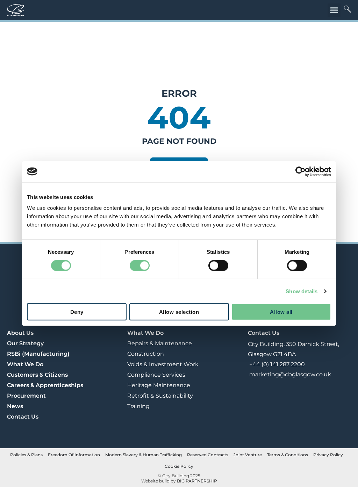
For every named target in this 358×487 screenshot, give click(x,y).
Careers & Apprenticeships (45, 385)
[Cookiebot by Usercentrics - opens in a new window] (300, 171)
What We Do (25, 364)
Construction (145, 354)
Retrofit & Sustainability (160, 395)
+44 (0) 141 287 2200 (276, 364)
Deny (77, 312)
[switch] (140, 265)
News (15, 406)
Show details (301, 291)
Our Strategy (25, 343)
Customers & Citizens (37, 374)
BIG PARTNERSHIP (197, 481)
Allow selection (179, 312)
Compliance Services (156, 374)
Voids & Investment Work (163, 364)
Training (138, 406)
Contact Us (22, 416)
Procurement (26, 395)
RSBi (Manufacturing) (38, 354)
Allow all (281, 312)
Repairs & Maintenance (159, 343)
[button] (334, 10)
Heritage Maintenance (158, 385)
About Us (20, 333)
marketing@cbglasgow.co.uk (289, 374)
